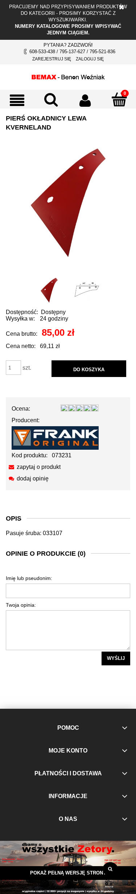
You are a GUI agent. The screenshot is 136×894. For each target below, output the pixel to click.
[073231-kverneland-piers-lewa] (49, 290)
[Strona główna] (68, 75)
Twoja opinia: (21, 605)
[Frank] (55, 438)
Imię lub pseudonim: (29, 578)
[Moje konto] (85, 100)
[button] (17, 100)
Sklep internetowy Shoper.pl (68, 887)
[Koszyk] (119, 99)
